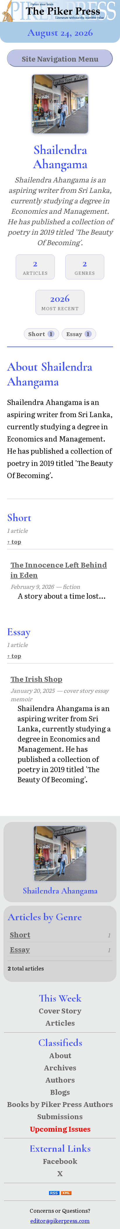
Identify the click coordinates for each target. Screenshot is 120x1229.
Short (40, 334)
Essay (77, 334)
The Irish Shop (36, 679)
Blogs (60, 1092)
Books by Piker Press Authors (60, 1104)
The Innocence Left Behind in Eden (58, 569)
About (60, 1055)
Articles (60, 1023)
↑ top (14, 541)
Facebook (60, 1161)
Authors (60, 1079)
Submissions (60, 1116)
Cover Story (60, 1010)
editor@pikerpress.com (60, 1221)
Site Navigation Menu (60, 58)
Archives (60, 1067)
